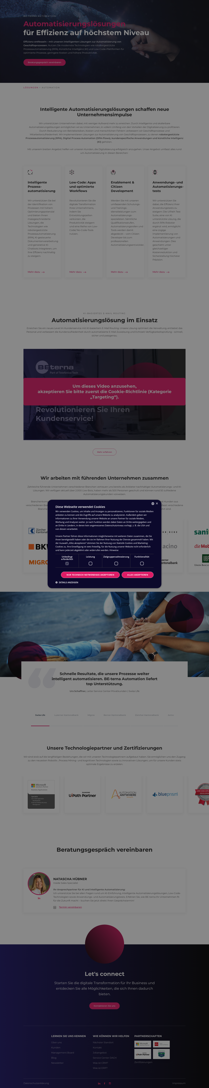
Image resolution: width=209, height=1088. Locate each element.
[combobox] (152, 503)
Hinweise (113, 550)
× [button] (157, 503)
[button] (66, 582)
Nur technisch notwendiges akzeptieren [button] (90, 574)
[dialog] (104, 544)
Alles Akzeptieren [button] (137, 574)
